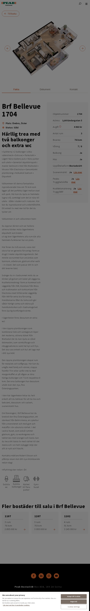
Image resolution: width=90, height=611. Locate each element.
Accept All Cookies (73, 596)
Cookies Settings (74, 607)
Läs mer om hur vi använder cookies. (16, 605)
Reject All (73, 602)
